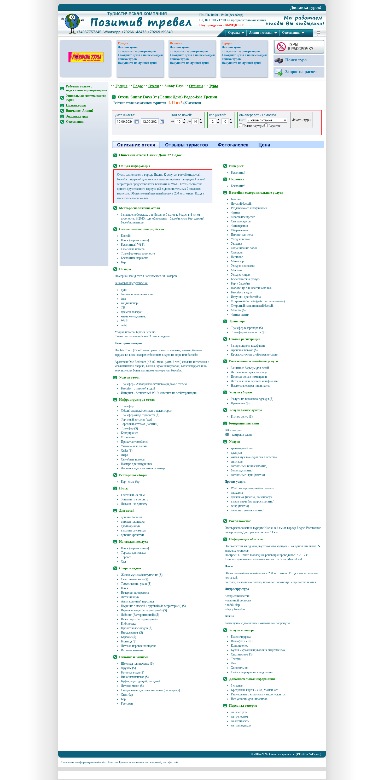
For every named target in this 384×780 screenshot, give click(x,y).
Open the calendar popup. (136, 121)
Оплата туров (76, 105)
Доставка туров (77, 116)
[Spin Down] (184, 123)
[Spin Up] (184, 120)
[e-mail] (318, 32)
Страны (234, 32)
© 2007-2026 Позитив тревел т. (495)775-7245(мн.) (286, 754)
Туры (213, 86)
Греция (121, 86)
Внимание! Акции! (79, 111)
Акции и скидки (260, 32)
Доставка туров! (305, 7)
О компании (291, 32)
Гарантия (274, 126)
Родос (138, 86)
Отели (153, 86)
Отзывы (196, 86)
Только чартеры (253, 126)
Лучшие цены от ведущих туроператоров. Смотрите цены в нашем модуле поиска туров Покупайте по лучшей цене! (140, 55)
